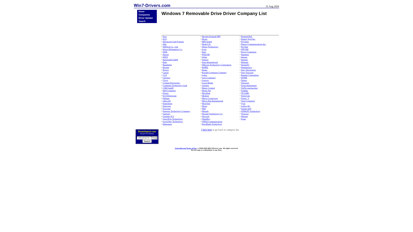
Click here (206, 129)
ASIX (165, 52)
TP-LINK (245, 93)
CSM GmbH (168, 88)
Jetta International (210, 62)
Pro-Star (244, 47)
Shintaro (244, 62)
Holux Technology (210, 47)
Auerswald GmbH (170, 59)
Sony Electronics (248, 70)
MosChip (206, 103)
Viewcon (245, 114)
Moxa (204, 106)
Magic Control (208, 88)
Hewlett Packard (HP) (211, 36)
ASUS (165, 57)
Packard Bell (246, 36)
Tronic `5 (245, 98)
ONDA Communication (212, 121)
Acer (165, 36)
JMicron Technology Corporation (216, 65)
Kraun (204, 70)
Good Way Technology (173, 121)
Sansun (244, 57)
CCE (165, 75)
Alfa (164, 44)
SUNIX (244, 78)
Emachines (167, 103)
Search (142, 21)
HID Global (207, 41)
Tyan (243, 103)
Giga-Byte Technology (173, 119)
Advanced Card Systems (173, 41)
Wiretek (244, 116)
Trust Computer (248, 101)
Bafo (165, 62)
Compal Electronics (171, 83)
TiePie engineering (249, 88)
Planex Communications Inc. (253, 44)
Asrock (166, 54)
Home (141, 11)
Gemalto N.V (168, 116)
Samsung (245, 54)
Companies (144, 15)
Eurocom (167, 106)
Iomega (205, 59)
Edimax (166, 98)
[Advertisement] (147, 75)
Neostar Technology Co (212, 114)
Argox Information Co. (172, 49)
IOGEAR (206, 54)
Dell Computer (169, 90)
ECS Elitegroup (169, 96)
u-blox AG (245, 106)
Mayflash (206, 93)
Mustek (205, 111)
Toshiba (244, 90)
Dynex (166, 93)
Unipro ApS (246, 108)
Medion (205, 96)
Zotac (243, 119)
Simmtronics (246, 67)
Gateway (166, 114)
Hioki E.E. (206, 44)
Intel (204, 52)
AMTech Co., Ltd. (170, 47)
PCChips (245, 41)
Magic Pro (206, 90)
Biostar (166, 67)
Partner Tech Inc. (248, 39)
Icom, (204, 49)
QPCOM (244, 49)
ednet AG (167, 101)
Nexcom (205, 116)
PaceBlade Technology (212, 124)
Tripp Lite (245, 96)
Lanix (204, 75)
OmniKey (206, 119)
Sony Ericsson (247, 72)
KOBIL (205, 67)
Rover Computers (248, 52)
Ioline (204, 57)
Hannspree (167, 124)
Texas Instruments (249, 85)
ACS (165, 39)
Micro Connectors (210, 98)
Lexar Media (207, 83)
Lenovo (205, 80)
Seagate (244, 59)
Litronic (205, 85)
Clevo (165, 80)
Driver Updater (146, 18)
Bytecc (166, 70)
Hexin (204, 39)
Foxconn (167, 108)
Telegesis (245, 83)
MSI (204, 108)
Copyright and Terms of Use (186, 148)
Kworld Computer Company (214, 72)
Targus (244, 80)
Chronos (166, 78)
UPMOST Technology (250, 111)
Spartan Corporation (250, 75)
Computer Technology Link (175, 85)
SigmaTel (245, 65)
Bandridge (167, 65)
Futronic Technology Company (176, 111)
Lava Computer (209, 78)
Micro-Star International (212, 101)
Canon (166, 72)
